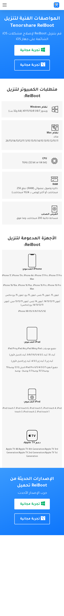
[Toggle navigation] (4, 4)
